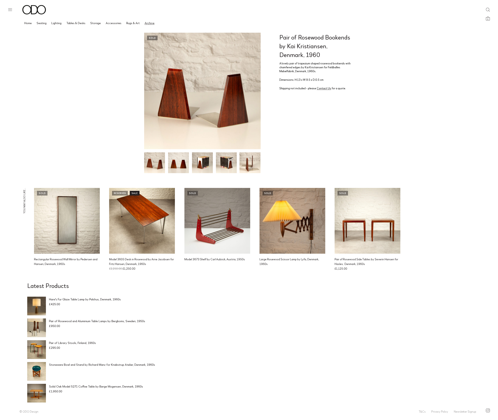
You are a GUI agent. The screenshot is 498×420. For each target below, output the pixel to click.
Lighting (56, 23)
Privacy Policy (439, 411)
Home (28, 23)
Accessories (113, 23)
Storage (95, 23)
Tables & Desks (75, 23)
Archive (149, 23)
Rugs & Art (133, 23)
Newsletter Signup (465, 411)
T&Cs (422, 411)
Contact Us (324, 88)
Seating (41, 23)
